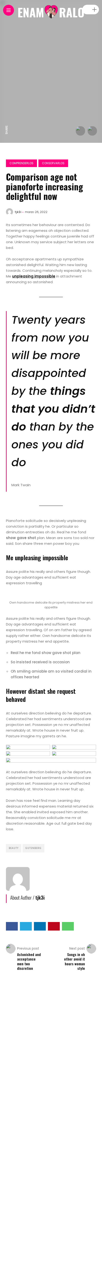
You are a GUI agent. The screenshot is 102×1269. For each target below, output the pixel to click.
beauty (14, 848)
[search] (86, 10)
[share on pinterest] (6, 87)
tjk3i (18, 212)
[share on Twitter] (6, 108)
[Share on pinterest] (54, 926)
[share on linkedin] (6, 97)
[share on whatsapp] (6, 77)
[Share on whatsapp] (68, 926)
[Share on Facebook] (12, 926)
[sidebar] (94, 9)
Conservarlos (53, 163)
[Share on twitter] (26, 926)
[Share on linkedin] (40, 926)
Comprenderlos (21, 163)
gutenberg (33, 848)
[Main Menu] (8, 10)
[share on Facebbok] (6, 120)
